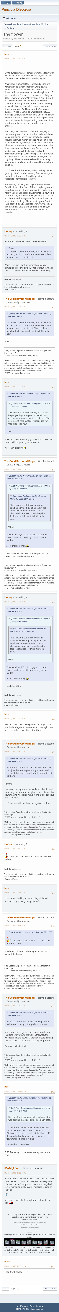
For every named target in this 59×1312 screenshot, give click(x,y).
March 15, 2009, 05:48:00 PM (15, 719)
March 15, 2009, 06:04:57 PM (15, 892)
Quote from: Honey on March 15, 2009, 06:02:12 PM (30, 932)
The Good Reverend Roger (19, 298)
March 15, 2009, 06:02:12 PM (15, 848)
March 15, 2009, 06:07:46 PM (15, 1091)
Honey (8, 231)
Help (18, 1306)
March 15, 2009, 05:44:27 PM (15, 469)
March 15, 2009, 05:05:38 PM (15, 59)
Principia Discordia (16, 9)
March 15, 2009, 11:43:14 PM (15, 1266)
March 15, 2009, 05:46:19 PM (15, 602)
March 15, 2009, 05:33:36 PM (15, 236)
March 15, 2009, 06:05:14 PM (15, 925)
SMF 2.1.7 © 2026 (22, 1309)
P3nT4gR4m (11, 1168)
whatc (8, 1261)
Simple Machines (36, 1309)
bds (6, 54)
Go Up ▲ (39, 1306)
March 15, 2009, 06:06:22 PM (15, 1006)
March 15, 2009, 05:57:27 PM (15, 751)
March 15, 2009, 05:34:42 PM (15, 307)
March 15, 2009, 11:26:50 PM (15, 1173)
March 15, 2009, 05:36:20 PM (15, 387)
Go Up (5, 1289)
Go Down (7, 46)
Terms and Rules (27, 1306)
